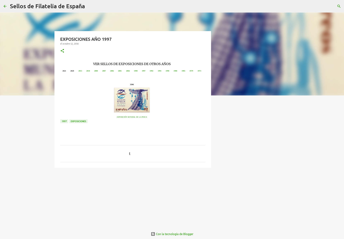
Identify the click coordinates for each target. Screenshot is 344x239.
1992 (151, 71)
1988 (175, 71)
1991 (159, 71)
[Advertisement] (132, 198)
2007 (104, 71)
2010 (88, 71)
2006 (112, 71)
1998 (136, 71)
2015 (80, 71)
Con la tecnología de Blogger (174, 234)
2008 (96, 71)
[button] (62, 51)
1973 (199, 71)
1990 (167, 71)
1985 (183, 71)
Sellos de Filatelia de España (47, 6)
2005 (120, 71)
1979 (191, 71)
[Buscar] (90, 6)
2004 (128, 71)
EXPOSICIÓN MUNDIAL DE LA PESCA (132, 117)
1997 (143, 71)
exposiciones (78, 121)
